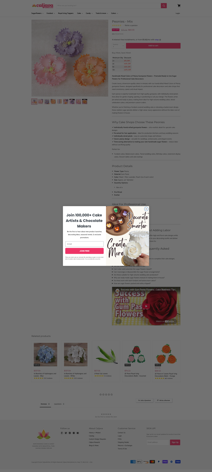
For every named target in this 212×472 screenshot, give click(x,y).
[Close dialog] (146, 209)
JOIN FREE (84, 250)
